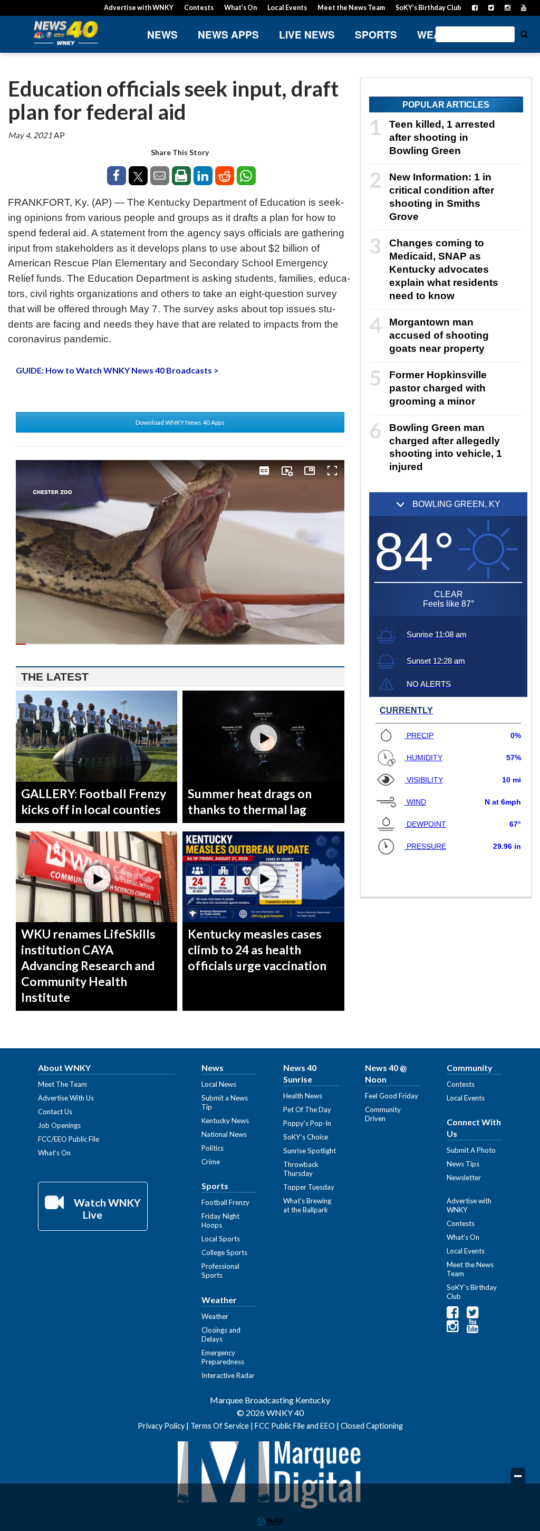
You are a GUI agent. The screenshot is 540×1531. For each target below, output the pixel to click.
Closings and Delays (220, 1334)
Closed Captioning (372, 1425)
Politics (212, 1148)
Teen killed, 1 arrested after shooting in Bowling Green (442, 137)
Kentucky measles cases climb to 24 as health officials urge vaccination (257, 949)
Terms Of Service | (222, 1425)
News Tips (463, 1164)
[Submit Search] (524, 33)
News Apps (228, 34)
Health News (302, 1096)
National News (224, 1134)
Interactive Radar (228, 1375)
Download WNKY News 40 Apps (180, 422)
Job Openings (59, 1125)
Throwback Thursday (301, 1169)
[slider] (180, 644)
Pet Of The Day (307, 1109)
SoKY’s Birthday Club (428, 8)
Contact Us (55, 1111)
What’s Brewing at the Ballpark (307, 1205)
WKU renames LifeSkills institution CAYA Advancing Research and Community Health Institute (88, 965)
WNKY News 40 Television (66, 32)
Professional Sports (220, 1270)
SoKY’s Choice (305, 1137)
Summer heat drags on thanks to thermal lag (250, 801)
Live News (307, 34)
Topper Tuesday (308, 1187)
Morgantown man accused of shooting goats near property (439, 335)
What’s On (240, 8)
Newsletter (464, 1177)
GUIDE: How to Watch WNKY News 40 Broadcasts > (117, 370)
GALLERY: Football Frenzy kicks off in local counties (93, 801)
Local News (218, 1084)
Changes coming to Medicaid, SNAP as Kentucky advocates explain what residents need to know (443, 269)
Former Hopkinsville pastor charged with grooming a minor (438, 388)
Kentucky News (225, 1120)
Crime (210, 1161)
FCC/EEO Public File (68, 1139)
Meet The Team (62, 1084)
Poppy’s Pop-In (307, 1123)
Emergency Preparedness (222, 1357)
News (162, 34)
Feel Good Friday (391, 1096)
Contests (199, 8)
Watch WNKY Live (106, 1208)
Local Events (287, 8)
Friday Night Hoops (220, 1220)
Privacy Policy (161, 1425)
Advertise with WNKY (138, 8)
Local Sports (220, 1239)
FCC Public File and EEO (295, 1425)
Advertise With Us (66, 1098)
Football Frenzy (225, 1202)
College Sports (224, 1252)
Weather (442, 34)
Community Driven (383, 1114)
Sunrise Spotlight (309, 1150)
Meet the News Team (351, 8)
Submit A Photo (471, 1150)
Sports (376, 34)
